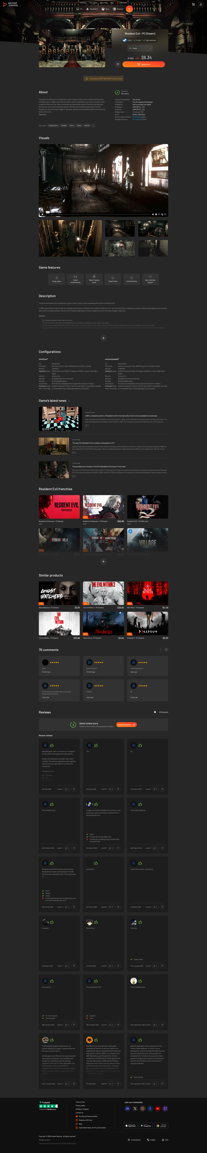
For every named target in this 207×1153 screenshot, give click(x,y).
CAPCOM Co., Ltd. (139, 107)
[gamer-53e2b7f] (133, 662)
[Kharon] (89, 804)
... (93, 125)
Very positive (137, 117)
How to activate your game (142, 104)
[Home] (10, 4)
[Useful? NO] (74, 789)
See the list (136, 99)
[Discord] (127, 1109)
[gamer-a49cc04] (89, 745)
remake (87, 125)
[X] (135, 1109)
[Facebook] (150, 1109)
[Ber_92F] (45, 922)
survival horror (53, 125)
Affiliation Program (82, 1109)
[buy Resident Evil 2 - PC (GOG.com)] (147, 507)
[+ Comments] (166, 650)
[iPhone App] (130, 1126)
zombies (63, 125)
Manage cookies (44, 1140)
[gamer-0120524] (133, 745)
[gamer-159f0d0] (45, 863)
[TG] (45, 662)
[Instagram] (143, 1109)
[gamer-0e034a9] (133, 804)
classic (79, 125)
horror (72, 125)
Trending (83, 3)
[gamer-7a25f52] (133, 863)
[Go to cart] (193, 4)
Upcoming (103, 3)
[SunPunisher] (45, 1040)
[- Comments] (161, 650)
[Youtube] (158, 1109)
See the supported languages (143, 102)
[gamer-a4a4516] (45, 804)
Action (135, 114)
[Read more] (59, 766)
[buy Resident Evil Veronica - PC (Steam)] (59, 507)
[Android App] (146, 1126)
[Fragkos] (89, 863)
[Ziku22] (45, 745)
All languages (163, 712)
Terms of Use (80, 1102)
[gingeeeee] (133, 1040)
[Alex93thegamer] (133, 981)
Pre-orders (93, 3)
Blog (112, 3)
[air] (89, 922)
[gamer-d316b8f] (133, 685)
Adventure (141, 114)
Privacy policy (80, 1105)
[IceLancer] (89, 685)
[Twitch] (165, 1109)
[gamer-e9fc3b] (45, 981)
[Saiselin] (89, 662)
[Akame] (45, 685)
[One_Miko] (89, 1040)
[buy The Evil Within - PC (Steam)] (59, 623)
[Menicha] (89, 981)
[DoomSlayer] (133, 922)
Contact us (79, 1113)
